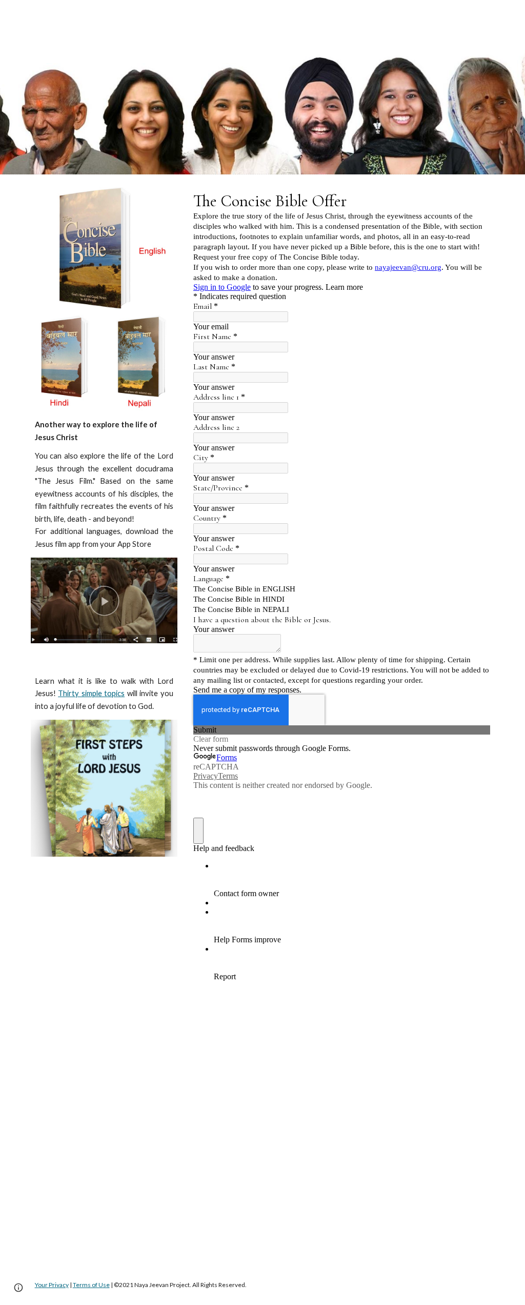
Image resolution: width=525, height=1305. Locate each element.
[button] (18, 1287)
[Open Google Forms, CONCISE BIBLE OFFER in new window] (474, 200)
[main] (104, 484)
